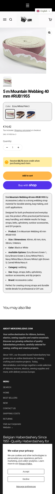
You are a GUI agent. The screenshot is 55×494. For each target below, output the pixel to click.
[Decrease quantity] (7, 147)
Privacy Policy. (25, 463)
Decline (26, 479)
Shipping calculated (22, 130)
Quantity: (7, 141)
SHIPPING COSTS (11, 413)
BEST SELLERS (10, 398)
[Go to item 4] (7, 81)
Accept (26, 471)
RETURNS (7, 419)
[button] (43, 11)
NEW (5, 403)
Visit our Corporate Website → (12, 426)
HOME (6, 392)
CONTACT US (9, 408)
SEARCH (7, 387)
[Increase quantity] (18, 147)
